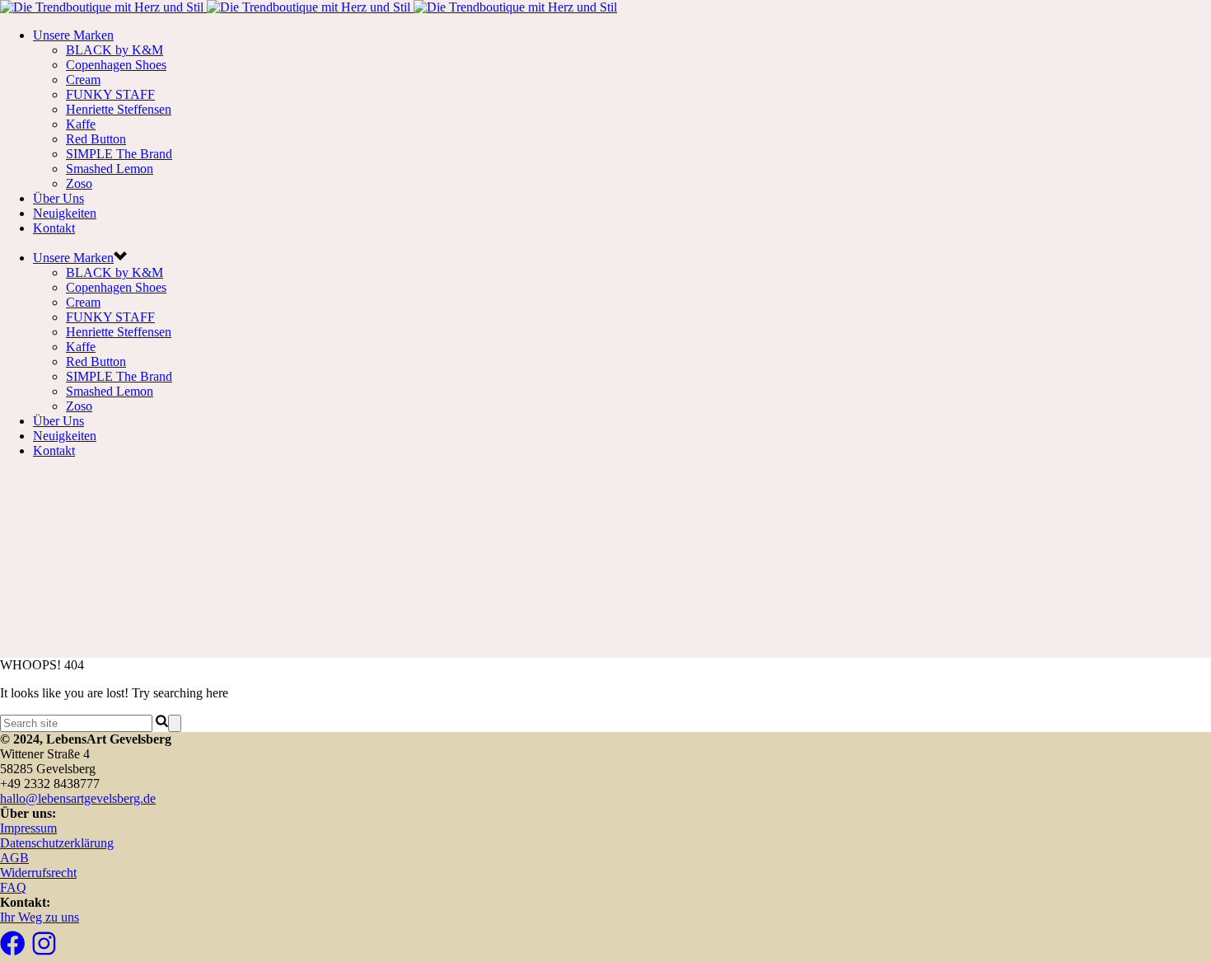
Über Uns (58, 198)
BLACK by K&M (114, 50)
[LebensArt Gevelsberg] (308, 7)
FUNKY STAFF (110, 94)
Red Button (96, 139)
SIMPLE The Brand (119, 154)
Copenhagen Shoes (116, 65)
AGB (14, 858)
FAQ (13, 887)
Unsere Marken (73, 35)
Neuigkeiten (64, 213)
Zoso (79, 183)
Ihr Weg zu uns (39, 917)
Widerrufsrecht (38, 873)
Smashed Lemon (109, 169)
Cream (83, 80)
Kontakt (54, 228)
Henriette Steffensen (118, 109)
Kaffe (81, 124)
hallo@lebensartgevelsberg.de (78, 798)
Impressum (28, 828)
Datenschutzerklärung (57, 843)
